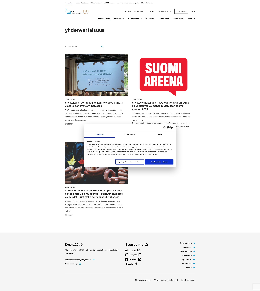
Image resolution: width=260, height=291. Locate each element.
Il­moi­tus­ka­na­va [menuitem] (188, 280)
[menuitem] (187, 243)
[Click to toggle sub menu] (123, 18)
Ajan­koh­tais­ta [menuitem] (104, 18)
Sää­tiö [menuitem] (189, 18)
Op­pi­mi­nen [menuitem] (150, 18)
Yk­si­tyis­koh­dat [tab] (130, 134)
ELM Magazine (109, 3)
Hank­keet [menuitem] (117, 18)
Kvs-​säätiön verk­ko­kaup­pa (134, 11)
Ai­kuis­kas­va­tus (96, 3)
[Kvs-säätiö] (76, 11)
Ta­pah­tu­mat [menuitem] (164, 18)
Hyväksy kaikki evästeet (159, 162)
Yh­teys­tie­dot (151, 11)
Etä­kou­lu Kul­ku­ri (147, 3)
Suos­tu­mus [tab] (99, 134)
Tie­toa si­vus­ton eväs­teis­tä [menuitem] (166, 280)
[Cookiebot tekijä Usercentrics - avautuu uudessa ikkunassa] (164, 127)
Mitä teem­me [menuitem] (133, 18)
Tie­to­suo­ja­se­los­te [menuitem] (143, 280)
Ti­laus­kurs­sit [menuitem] (177, 18)
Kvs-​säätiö (68, 3)
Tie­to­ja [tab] (160, 134)
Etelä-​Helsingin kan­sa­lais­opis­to (128, 3)
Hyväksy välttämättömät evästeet (129, 162)
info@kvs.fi (70, 253)
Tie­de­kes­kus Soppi (81, 3)
